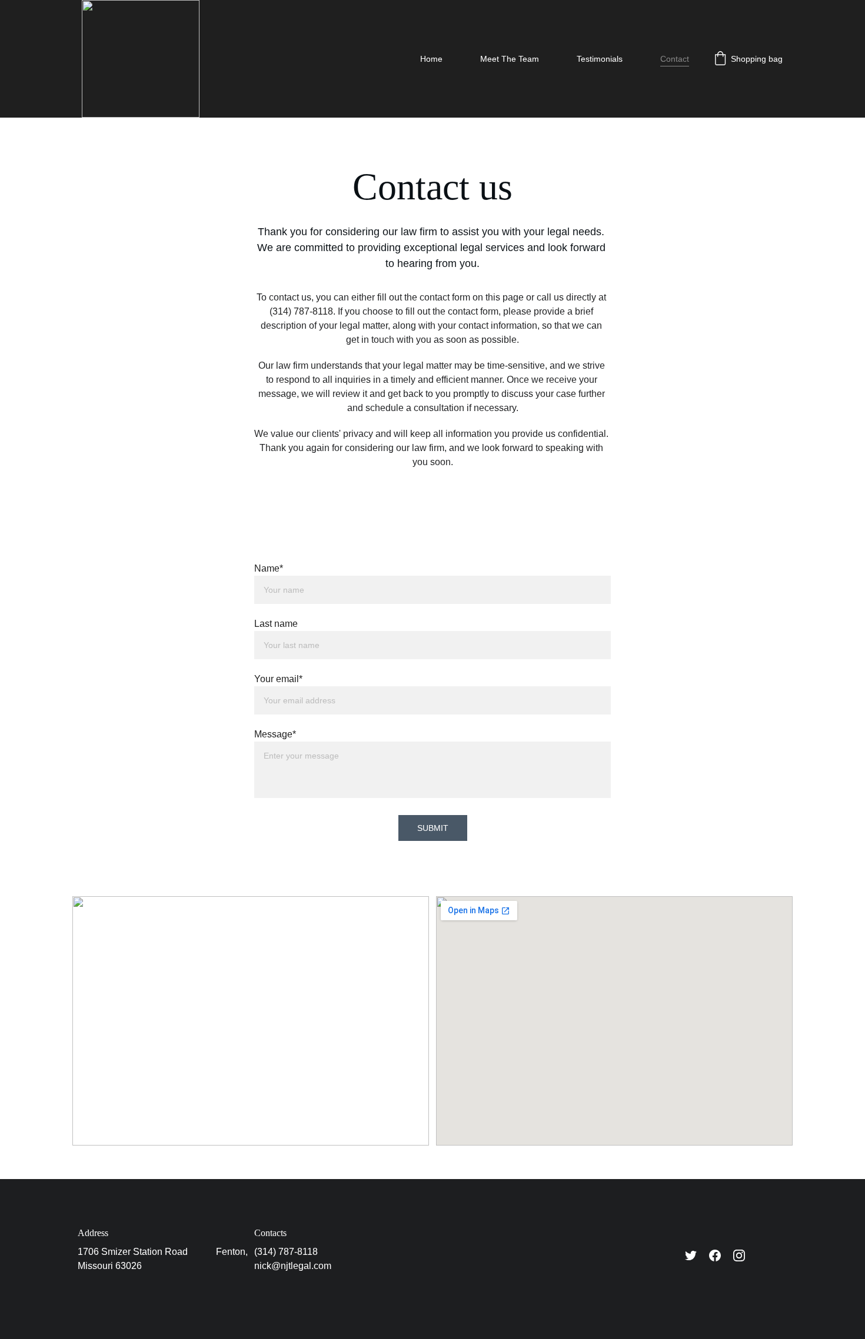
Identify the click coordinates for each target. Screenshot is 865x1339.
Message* (275, 734)
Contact (674, 59)
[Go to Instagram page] (739, 1255)
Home (431, 59)
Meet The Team (509, 59)
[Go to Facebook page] (715, 1255)
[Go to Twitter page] (691, 1255)
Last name (276, 624)
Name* (268, 568)
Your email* (278, 679)
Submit (432, 828)
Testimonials (600, 59)
